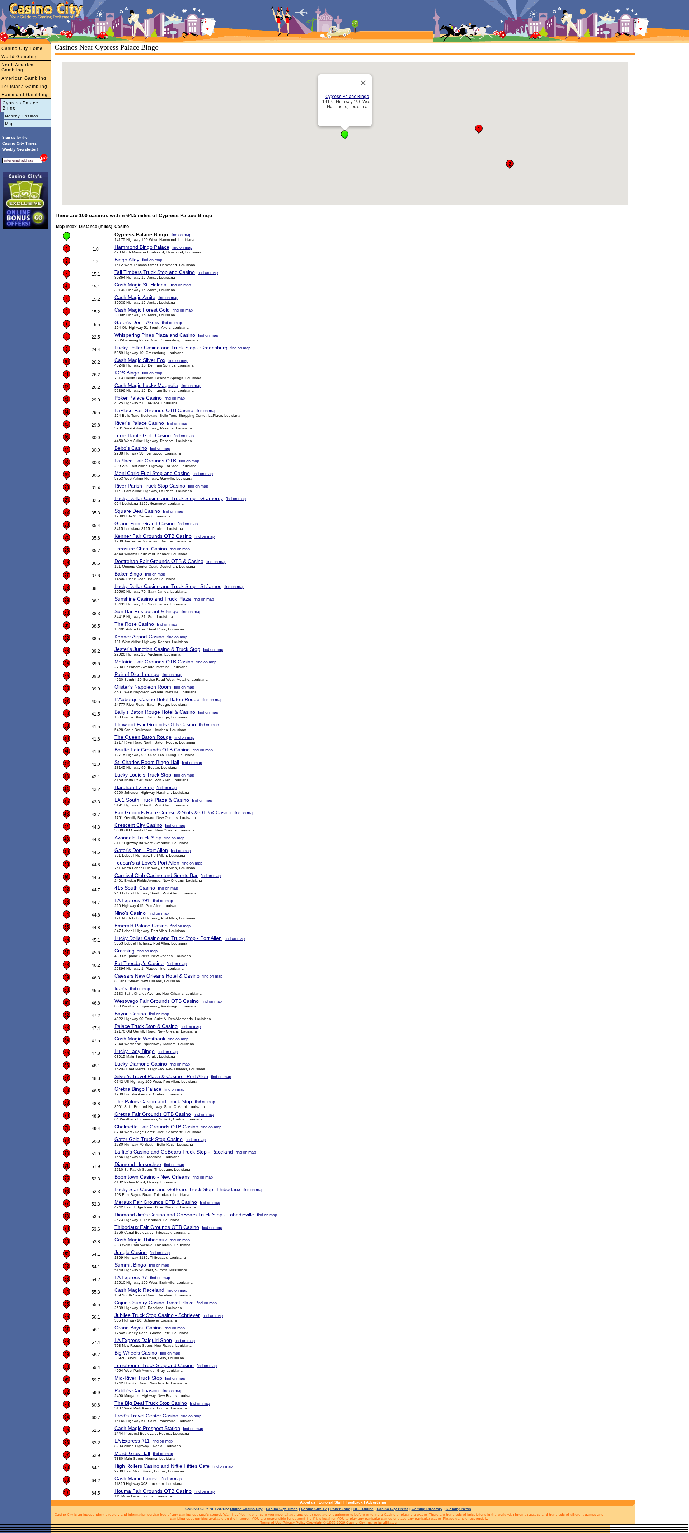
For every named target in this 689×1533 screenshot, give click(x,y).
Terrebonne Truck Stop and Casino (154, 1365)
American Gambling (23, 78)
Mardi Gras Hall (132, 1453)
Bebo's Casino (130, 448)
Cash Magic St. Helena (141, 285)
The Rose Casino (134, 624)
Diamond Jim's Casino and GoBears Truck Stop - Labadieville (184, 1214)
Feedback (354, 1502)
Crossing (124, 951)
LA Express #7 (130, 1277)
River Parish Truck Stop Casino (149, 486)
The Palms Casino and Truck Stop (153, 1101)
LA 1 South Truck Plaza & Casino (151, 800)
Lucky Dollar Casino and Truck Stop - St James (167, 586)
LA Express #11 (132, 1441)
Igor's (120, 988)
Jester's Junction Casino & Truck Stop (157, 649)
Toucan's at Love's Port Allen (146, 863)
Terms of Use (271, 1522)
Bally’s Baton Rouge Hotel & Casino (154, 712)
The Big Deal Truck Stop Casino (150, 1403)
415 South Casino (134, 888)
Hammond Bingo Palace (141, 247)
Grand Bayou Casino (138, 1328)
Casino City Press (392, 1509)
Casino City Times (282, 1509)
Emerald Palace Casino (141, 925)
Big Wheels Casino (135, 1353)
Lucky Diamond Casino (140, 1064)
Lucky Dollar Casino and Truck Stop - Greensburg (171, 347)
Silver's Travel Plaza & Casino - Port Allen (161, 1076)
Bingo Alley (126, 259)
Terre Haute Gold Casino (142, 435)
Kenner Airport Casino (139, 636)
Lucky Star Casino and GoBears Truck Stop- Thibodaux (177, 1189)
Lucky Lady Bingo (134, 1051)
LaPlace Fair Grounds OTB (145, 460)
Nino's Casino (130, 913)
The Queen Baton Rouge (143, 737)
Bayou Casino (130, 1013)
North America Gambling (17, 67)
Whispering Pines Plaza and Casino (154, 335)
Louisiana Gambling (24, 86)
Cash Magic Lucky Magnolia (146, 385)
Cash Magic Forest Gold (142, 310)
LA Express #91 (132, 900)
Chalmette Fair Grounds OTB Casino (156, 1126)
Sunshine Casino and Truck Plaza (152, 599)
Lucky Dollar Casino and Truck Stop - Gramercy (168, 498)
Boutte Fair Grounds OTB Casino (152, 749)
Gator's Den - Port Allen (141, 850)
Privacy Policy (294, 1522)
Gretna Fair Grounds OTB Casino (152, 1114)
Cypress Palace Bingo (20, 106)
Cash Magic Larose (136, 1478)
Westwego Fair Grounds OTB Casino (156, 1001)
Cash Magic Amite (134, 297)
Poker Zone (340, 1509)
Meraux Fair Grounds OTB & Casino (155, 1202)
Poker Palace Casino (138, 398)
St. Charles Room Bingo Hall (146, 762)
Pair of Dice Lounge (136, 674)
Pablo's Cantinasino (136, 1390)
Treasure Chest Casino (140, 548)
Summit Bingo (130, 1265)
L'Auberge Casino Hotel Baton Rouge (157, 699)
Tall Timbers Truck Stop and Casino (154, 272)
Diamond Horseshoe (137, 1164)
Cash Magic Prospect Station (147, 1428)
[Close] (363, 83)
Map (9, 123)
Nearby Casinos (21, 116)
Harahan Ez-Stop (134, 787)
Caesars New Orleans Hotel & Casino (157, 976)
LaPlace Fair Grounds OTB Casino (153, 410)
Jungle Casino (130, 1252)
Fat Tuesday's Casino (139, 963)
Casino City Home (22, 48)
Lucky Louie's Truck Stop (142, 775)
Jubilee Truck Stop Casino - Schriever (157, 1315)
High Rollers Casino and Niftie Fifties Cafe (162, 1466)
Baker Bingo (128, 574)
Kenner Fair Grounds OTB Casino (153, 536)
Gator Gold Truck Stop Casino (148, 1139)
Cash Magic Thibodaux (140, 1240)
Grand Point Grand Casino (144, 523)
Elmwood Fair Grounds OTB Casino (155, 724)
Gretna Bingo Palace (137, 1089)
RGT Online (363, 1509)
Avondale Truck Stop (137, 837)
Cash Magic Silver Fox (139, 360)
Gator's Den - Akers (136, 322)
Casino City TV (314, 1509)
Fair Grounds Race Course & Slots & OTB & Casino (172, 812)
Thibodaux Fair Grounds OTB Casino (156, 1227)
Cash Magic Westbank (139, 1039)
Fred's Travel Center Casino (146, 1415)
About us (307, 1502)
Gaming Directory (427, 1509)
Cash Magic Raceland (139, 1290)
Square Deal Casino (137, 511)
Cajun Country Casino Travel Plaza (154, 1302)
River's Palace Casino (139, 423)
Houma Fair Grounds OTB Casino (153, 1491)
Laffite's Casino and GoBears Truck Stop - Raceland (173, 1152)
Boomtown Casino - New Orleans (152, 1177)
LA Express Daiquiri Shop (143, 1340)
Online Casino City (246, 1509)
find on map (181, 235)
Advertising (376, 1502)
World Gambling (19, 56)
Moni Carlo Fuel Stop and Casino (152, 473)
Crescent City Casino (138, 825)
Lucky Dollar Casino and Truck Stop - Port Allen (168, 938)
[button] (344, 134)
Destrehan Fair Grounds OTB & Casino (158, 561)
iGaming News (458, 1509)
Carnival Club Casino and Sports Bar (156, 875)
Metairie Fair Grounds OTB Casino (153, 662)
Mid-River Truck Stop (138, 1378)
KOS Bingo (126, 373)
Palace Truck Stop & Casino (146, 1026)
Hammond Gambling (24, 94)
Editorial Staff (330, 1502)
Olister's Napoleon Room (142, 687)
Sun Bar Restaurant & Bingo (146, 611)
